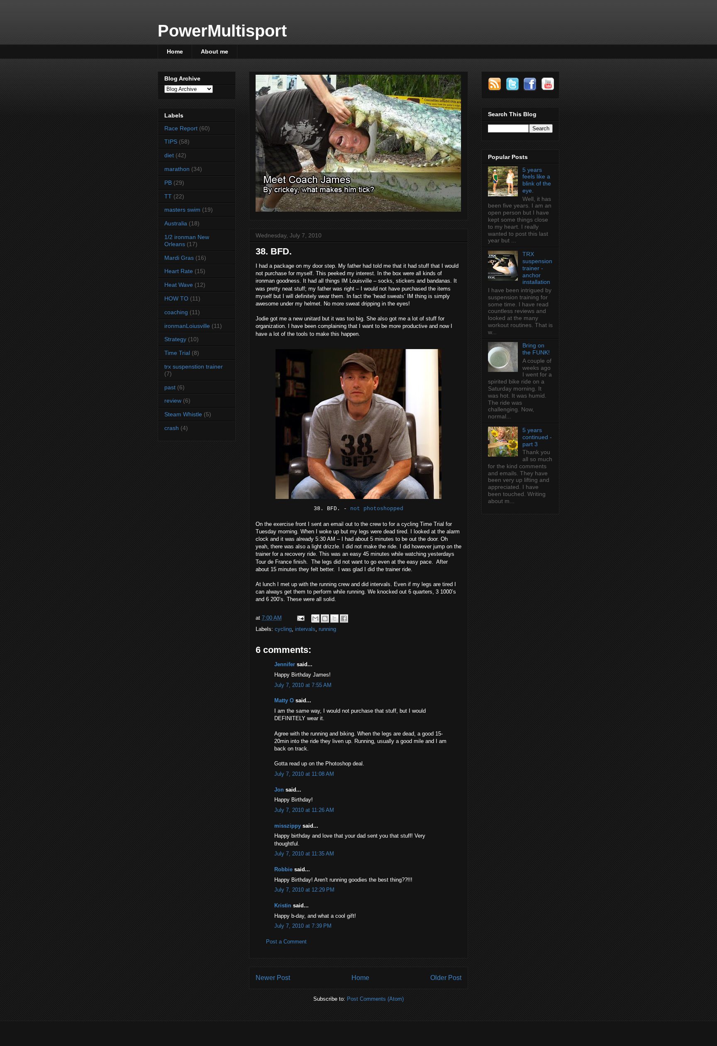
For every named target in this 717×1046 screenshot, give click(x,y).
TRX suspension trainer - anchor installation (537, 268)
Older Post (445, 977)
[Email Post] (300, 618)
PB (168, 182)
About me (214, 51)
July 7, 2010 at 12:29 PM (304, 890)
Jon (279, 790)
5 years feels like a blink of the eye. (536, 180)
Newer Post (273, 977)
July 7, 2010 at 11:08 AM (304, 774)
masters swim (182, 209)
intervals (305, 629)
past (170, 387)
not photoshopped (376, 509)
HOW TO (176, 298)
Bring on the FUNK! (536, 349)
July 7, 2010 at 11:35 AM (304, 853)
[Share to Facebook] (344, 618)
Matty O (284, 700)
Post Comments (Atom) (375, 999)
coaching (176, 312)
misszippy (287, 826)
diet (169, 155)
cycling (283, 629)
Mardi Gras (179, 257)
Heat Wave (178, 284)
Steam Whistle (183, 414)
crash (171, 428)
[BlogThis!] (325, 618)
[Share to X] (334, 618)
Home (175, 51)
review (172, 400)
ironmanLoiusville (187, 326)
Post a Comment (286, 941)
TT (168, 196)
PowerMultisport (222, 31)
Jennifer (284, 664)
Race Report (181, 128)
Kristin (282, 905)
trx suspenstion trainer (193, 366)
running (327, 629)
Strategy (175, 339)
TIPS (170, 141)
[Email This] (315, 618)
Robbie (283, 869)
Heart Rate (178, 271)
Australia (175, 223)
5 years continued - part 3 (537, 437)
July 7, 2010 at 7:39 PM (303, 926)
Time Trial (177, 352)
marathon (177, 169)
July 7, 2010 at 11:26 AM (304, 810)
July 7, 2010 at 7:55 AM (303, 685)
